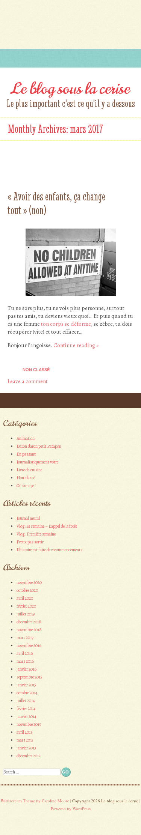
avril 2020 (25, 598)
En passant (26, 454)
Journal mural (28, 518)
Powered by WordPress (71, 808)
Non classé (36, 369)
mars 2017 (25, 638)
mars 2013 (25, 740)
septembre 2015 (29, 677)
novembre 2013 (29, 724)
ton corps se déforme (66, 324)
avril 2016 (25, 653)
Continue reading (76, 345)
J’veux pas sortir (30, 542)
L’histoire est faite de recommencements (49, 550)
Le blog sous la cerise (70, 88)
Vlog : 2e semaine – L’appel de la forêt (47, 526)
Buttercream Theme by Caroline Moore (35, 800)
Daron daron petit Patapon (39, 446)
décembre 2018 (29, 622)
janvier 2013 (26, 748)
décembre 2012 (29, 756)
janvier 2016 (26, 669)
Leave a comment (28, 381)
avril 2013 (24, 732)
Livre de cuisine (29, 470)
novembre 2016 (29, 645)
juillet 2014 (26, 701)
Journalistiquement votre (37, 462)
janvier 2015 (26, 685)
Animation (26, 438)
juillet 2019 (26, 614)
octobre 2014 (27, 693)
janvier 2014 (26, 716)
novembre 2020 (29, 582)
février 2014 (26, 709)
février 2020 (26, 606)
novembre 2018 (29, 630)
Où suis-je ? (26, 486)
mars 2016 (25, 661)
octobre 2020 (27, 590)
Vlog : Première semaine (36, 534)
